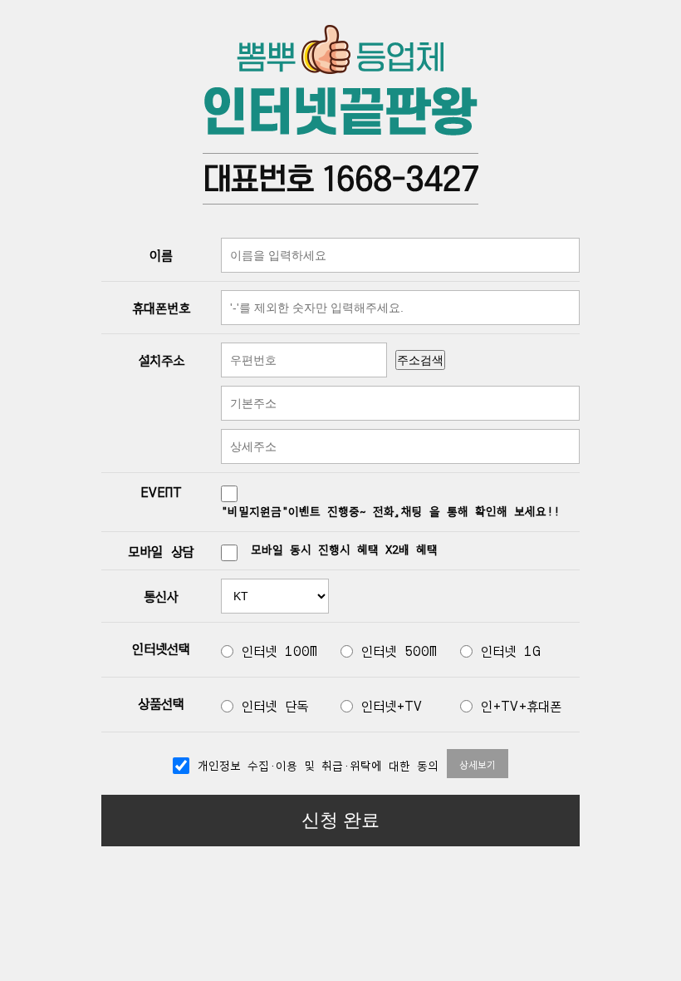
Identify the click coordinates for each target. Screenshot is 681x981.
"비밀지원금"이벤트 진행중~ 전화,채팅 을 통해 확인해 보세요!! (390, 510)
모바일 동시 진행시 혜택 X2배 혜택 (344, 548)
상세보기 (477, 764)
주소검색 (420, 360)
